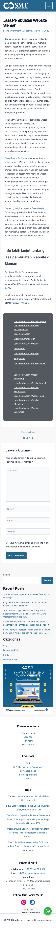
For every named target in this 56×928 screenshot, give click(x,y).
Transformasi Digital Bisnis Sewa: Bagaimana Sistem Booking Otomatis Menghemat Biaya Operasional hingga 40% (25, 613)
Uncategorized (10, 659)
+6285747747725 (20, 303)
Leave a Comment (12, 30)
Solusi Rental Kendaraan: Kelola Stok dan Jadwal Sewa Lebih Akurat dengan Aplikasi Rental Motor (28, 846)
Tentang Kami (28, 733)
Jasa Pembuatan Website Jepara (30, 321)
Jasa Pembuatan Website (26, 363)
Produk (6, 655)
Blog (5, 645)
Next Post (28, 438)
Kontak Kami (28, 744)
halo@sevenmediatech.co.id (31, 873)
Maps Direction (28, 888)
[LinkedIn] (32, 902)
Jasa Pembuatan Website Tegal (29, 396)
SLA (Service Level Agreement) (28, 767)
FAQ (28, 763)
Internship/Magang (28, 774)
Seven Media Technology (17, 158)
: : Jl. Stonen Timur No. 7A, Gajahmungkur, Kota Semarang (28, 879)
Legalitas (28, 737)
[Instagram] (23, 902)
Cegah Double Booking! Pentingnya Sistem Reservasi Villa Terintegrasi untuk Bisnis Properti (28, 833)
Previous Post (28, 432)
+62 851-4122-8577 (35, 869)
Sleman (8, 39)
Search (6, 574)
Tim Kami (28, 741)
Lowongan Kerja (11, 650)
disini (7, 288)
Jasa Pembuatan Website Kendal (30, 383)
